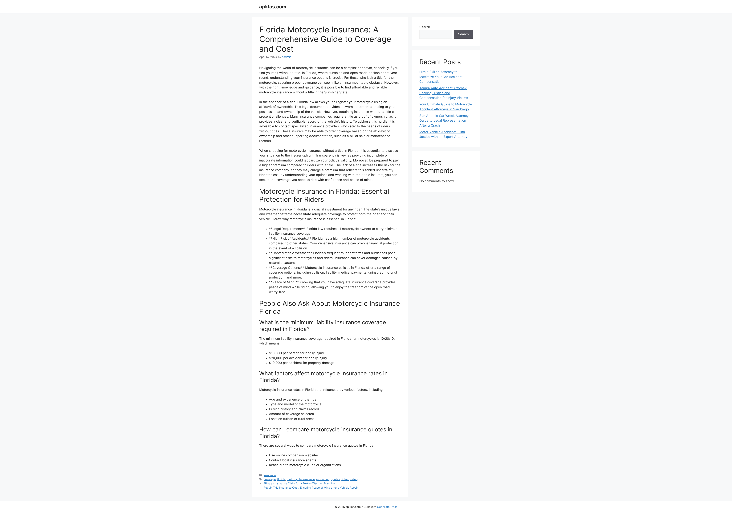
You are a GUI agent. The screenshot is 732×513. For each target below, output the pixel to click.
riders (345, 479)
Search (424, 27)
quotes (335, 479)
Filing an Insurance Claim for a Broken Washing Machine (299, 483)
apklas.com (272, 7)
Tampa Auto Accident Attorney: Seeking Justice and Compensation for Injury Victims (443, 93)
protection (322, 479)
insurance (270, 475)
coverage (270, 479)
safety (354, 479)
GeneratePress (387, 507)
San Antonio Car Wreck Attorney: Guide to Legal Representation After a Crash (444, 120)
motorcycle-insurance (301, 479)
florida (281, 479)
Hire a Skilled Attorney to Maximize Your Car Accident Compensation (440, 76)
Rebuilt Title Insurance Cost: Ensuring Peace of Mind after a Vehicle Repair (311, 487)
